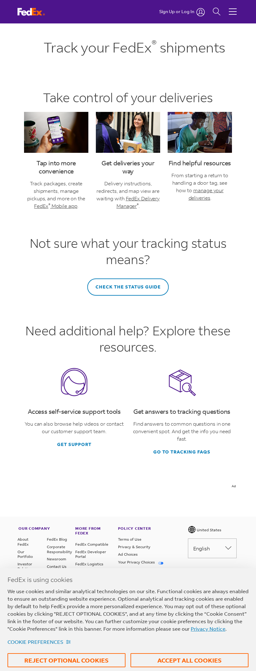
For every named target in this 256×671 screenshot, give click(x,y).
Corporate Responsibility (58, 549)
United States (208, 530)
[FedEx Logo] (37, 11)
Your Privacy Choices (137, 562)
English (201, 548)
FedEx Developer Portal (90, 554)
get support (74, 444)
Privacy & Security (134, 546)
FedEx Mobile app (55, 206)
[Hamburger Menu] (233, 7)
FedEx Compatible (91, 544)
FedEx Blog (57, 539)
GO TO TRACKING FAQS (181, 452)
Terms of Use (129, 539)
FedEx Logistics (89, 564)
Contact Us (56, 566)
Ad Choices (128, 554)
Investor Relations (25, 566)
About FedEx (23, 542)
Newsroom (56, 559)
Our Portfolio (25, 554)
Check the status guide (128, 287)
